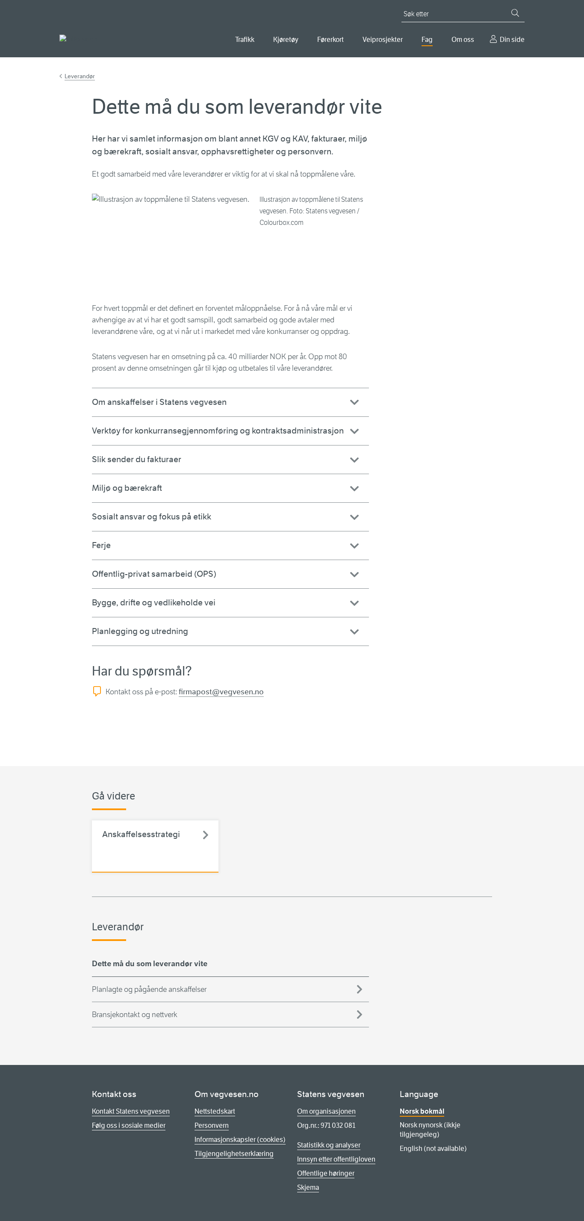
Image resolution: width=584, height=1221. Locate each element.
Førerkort (330, 39)
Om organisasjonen (326, 1111)
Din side (512, 39)
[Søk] (515, 12)
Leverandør (80, 76)
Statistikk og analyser (328, 1145)
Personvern (212, 1125)
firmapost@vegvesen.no (221, 691)
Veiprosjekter (383, 39)
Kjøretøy (285, 39)
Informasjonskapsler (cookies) (240, 1139)
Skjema (308, 1187)
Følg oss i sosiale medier (128, 1125)
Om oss (462, 39)
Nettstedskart (215, 1111)
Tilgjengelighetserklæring (234, 1154)
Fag (427, 39)
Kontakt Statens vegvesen (131, 1111)
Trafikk (244, 39)
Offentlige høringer (325, 1173)
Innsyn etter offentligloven (336, 1159)
